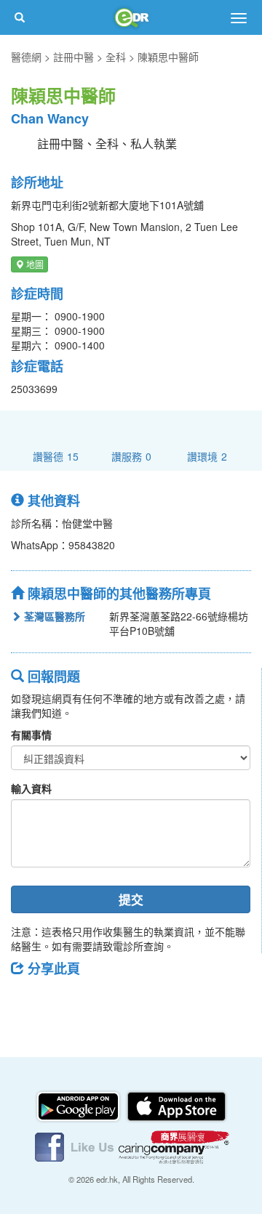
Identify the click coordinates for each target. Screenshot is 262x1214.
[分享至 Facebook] (28, 1001)
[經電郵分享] (141, 1001)
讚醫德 (56, 456)
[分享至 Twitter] (66, 1001)
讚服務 (131, 456)
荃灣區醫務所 (53, 616)
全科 (116, 56)
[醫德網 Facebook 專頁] (76, 1145)
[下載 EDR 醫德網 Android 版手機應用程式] (79, 1105)
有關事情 (31, 734)
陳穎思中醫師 (168, 56)
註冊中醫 (73, 56)
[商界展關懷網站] (174, 1145)
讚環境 (207, 456)
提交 (131, 899)
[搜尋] (19, 17)
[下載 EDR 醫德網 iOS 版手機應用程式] (176, 1105)
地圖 (34, 264)
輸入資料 (31, 788)
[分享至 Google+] (104, 1001)
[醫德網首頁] (131, 17)
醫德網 (26, 56)
